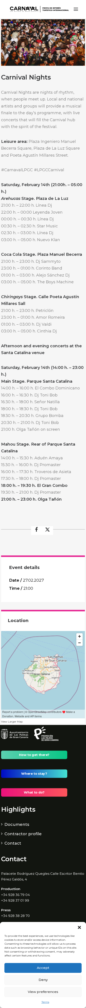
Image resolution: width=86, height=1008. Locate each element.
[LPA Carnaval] (38, 9)
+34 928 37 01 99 (15, 900)
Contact (12, 843)
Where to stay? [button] (34, 774)
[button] (79, 927)
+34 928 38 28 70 (15, 916)
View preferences (43, 992)
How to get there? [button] (34, 755)
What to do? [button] (34, 792)
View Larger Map (12, 721)
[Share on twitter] (47, 530)
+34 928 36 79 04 (15, 895)
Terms (45, 1002)
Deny (43, 980)
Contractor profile (23, 834)
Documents (16, 824)
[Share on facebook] (36, 530)
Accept (43, 968)
